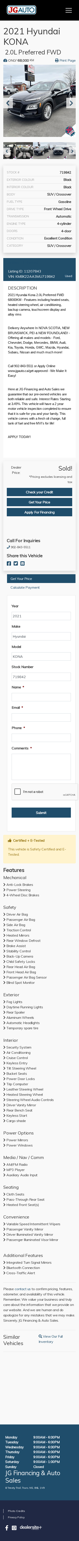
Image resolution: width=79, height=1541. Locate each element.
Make (16, 626)
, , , (25, 1487)
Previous (6, 103)
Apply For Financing (39, 512)
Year (15, 606)
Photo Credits (16, 1511)
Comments (22, 748)
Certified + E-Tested (22, 262)
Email (17, 707)
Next (69, 103)
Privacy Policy (16, 1517)
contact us (23, 1289)
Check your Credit (39, 492)
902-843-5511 (21, 547)
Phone (18, 728)
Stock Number (22, 667)
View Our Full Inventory (56, 1339)
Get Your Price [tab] (39, 502)
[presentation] (45, 792)
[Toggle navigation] (68, 10)
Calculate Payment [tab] (25, 587)
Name (18, 687)
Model (16, 646)
